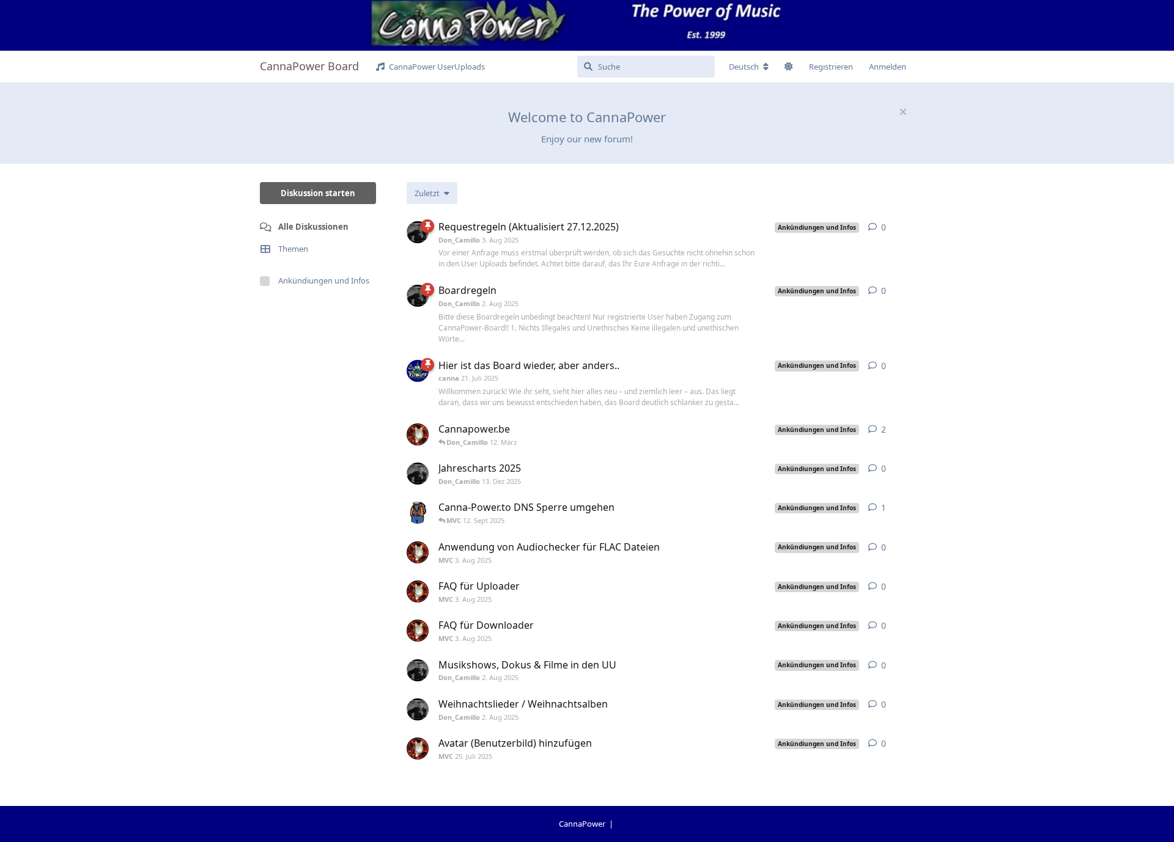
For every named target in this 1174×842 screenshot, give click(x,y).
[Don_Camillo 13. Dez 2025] (418, 474)
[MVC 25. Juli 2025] (418, 749)
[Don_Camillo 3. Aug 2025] (418, 232)
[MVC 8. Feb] (418, 434)
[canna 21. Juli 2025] (418, 371)
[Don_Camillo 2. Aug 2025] (418, 296)
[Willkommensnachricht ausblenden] (903, 112)
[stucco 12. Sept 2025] (418, 513)
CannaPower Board (309, 66)
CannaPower (583, 823)
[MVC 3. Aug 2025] (418, 552)
